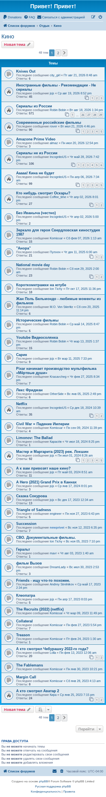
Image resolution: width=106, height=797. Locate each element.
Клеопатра (25, 595)
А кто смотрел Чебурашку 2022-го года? (52, 649)
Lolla (53, 652)
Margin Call (26, 677)
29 (100, 115)
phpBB (43, 781)
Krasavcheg (58, 376)
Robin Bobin (58, 110)
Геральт (23, 549)
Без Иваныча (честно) (36, 213)
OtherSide (57, 394)
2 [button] (58, 52)
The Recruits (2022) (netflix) (40, 609)
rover (53, 126)
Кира (53, 694)
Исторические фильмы (37, 320)
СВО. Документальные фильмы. (46, 537)
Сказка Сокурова (31, 496)
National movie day (33, 265)
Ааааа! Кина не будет (35, 173)
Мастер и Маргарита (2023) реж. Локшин (52, 451)
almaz (54, 143)
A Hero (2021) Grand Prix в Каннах (46, 482)
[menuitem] (12, 17)
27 (88, 115)
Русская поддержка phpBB (53, 786)
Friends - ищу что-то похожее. (43, 580)
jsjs (52, 93)
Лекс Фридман (29, 390)
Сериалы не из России (36, 153)
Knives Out (25, 71)
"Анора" (23, 248)
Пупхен (55, 252)
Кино (7, 36)
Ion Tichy (56, 288)
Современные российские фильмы (48, 122)
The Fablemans (29, 665)
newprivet (57, 527)
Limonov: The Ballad (34, 438)
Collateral (24, 621)
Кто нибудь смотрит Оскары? (43, 193)
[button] (64, 52)
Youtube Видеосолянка (37, 337)
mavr (53, 553)
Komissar (56, 238)
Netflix (21, 404)
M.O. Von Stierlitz (61, 307)
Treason (23, 635)
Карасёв (56, 441)
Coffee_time (58, 197)
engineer (56, 513)
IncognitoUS (58, 156)
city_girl (55, 75)
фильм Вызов (29, 563)
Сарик (21, 355)
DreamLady (58, 567)
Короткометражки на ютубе (41, 285)
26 (82, 115)
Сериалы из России (34, 106)
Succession (26, 524)
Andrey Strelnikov (62, 584)
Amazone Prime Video (35, 139)
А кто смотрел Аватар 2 (37, 691)
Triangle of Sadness (33, 510)
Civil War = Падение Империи (42, 424)
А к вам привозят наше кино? (43, 468)
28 (94, 115)
